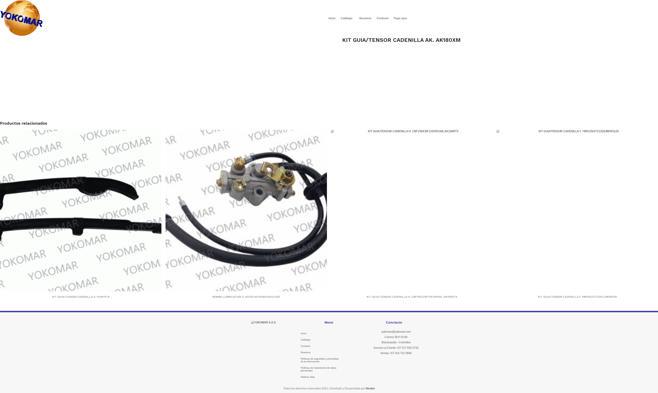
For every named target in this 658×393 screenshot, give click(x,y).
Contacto (383, 18)
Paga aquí (400, 18)
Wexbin (370, 388)
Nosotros (365, 18)
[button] (347, 18)
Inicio (332, 18)
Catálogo (346, 18)
